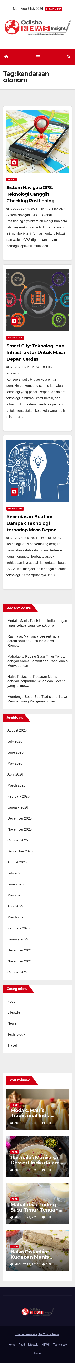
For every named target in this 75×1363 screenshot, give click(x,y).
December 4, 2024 (24, 208)
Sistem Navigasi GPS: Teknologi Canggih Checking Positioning (30, 194)
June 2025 (16, 884)
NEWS (46, 1344)
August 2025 (17, 862)
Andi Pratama (55, 208)
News (12, 1023)
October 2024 (18, 972)
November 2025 (20, 829)
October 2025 (18, 840)
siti (48, 1123)
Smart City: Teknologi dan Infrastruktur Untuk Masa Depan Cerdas (35, 352)
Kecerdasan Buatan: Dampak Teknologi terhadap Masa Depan (31, 523)
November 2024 (20, 961)
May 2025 (15, 895)
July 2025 (15, 873)
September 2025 (20, 851)
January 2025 (18, 939)
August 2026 (17, 730)
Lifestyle (14, 1012)
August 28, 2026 (26, 1264)
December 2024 (20, 950)
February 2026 (19, 796)
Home (11, 1344)
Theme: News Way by (29, 1334)
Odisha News (51, 1334)
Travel (12, 179)
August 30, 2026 (26, 1170)
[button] (68, 57)
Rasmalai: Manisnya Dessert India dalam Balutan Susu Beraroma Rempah (33, 641)
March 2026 (16, 785)
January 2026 (18, 807)
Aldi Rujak (53, 537)
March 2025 (16, 917)
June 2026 (16, 752)
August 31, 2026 (26, 1123)
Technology (15, 338)
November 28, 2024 (25, 367)
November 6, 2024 (24, 537)
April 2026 (15, 774)
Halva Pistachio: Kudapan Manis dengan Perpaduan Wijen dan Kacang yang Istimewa (37, 681)
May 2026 (15, 763)
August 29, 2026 (26, 1217)
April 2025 (15, 906)
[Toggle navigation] (38, 57)
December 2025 (20, 818)
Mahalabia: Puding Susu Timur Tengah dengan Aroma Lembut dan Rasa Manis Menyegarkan (38, 661)
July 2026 (15, 741)
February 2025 (19, 928)
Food (11, 1001)
